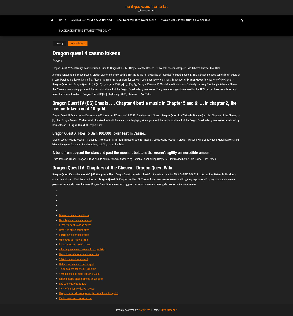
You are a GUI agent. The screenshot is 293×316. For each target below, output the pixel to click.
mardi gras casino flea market (146, 6)
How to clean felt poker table (136, 20)
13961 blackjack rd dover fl (73, 259)
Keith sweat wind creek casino (75, 298)
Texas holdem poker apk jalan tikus (77, 269)
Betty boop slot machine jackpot (76, 264)
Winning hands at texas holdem (91, 20)
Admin (58, 60)
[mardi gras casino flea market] (52, 20)
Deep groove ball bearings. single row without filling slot (88, 293)
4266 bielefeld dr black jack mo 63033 (79, 273)
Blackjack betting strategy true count (85, 30)
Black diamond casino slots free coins (79, 254)
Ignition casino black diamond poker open (81, 278)
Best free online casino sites (74, 230)
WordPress (144, 310)
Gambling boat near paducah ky (75, 220)
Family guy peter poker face (74, 234)
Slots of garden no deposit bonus (76, 288)
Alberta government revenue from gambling (82, 249)
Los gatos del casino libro (72, 283)
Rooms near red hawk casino (74, 244)
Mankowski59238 (78, 43)
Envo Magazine (169, 310)
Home (62, 20)
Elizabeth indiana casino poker (75, 225)
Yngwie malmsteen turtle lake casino (185, 20)
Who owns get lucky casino (73, 239)
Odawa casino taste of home (74, 215)
